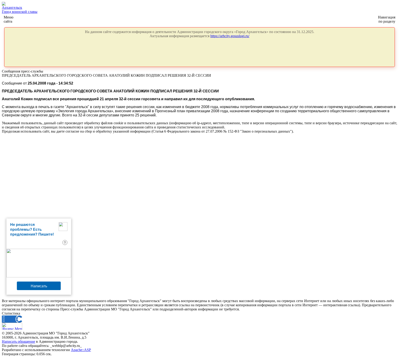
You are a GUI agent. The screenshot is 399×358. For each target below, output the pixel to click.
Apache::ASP (81, 350)
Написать (39, 285)
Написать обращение (18, 341)
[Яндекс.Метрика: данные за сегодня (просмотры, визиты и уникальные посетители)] (12, 326)
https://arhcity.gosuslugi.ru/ (229, 36)
